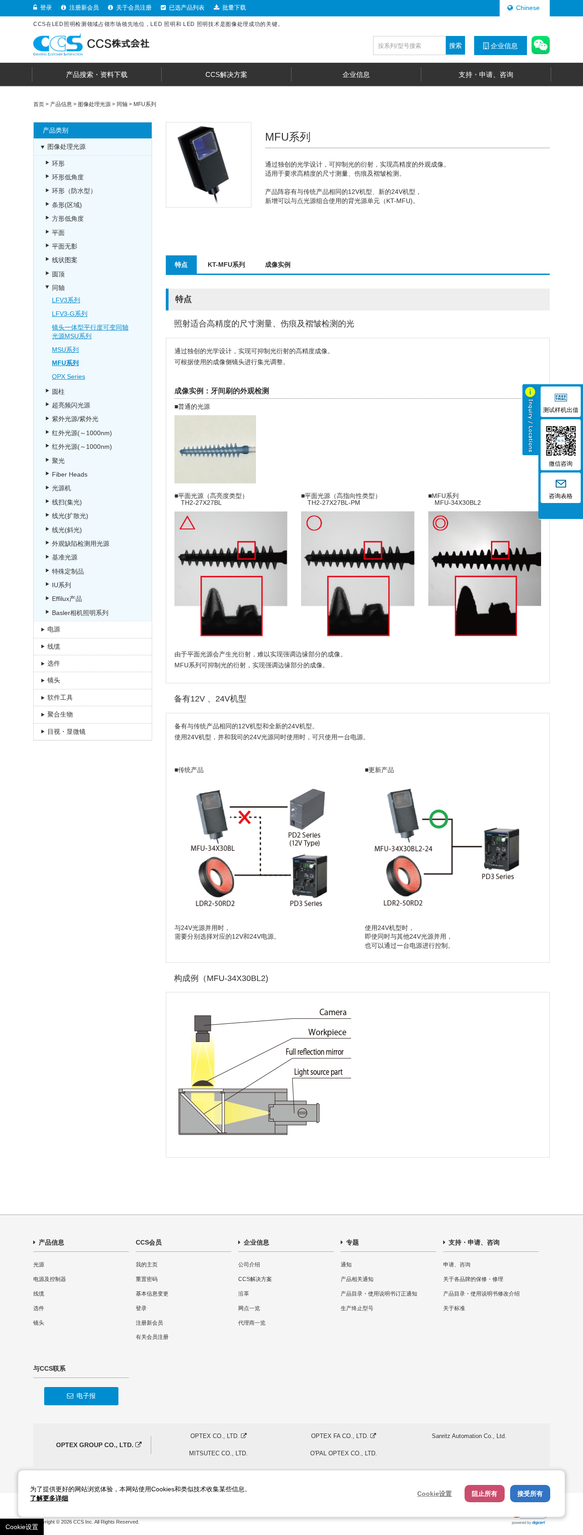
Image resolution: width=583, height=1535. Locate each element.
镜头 (38, 1323)
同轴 (122, 104)
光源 (38, 1264)
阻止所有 (484, 1493)
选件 (38, 1308)
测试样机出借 (560, 410)
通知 (346, 1264)
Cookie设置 (21, 1526)
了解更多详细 (49, 1498)
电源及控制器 (49, 1279)
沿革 (243, 1294)
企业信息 (503, 46)
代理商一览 (252, 1323)
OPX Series (68, 376)
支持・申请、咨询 (473, 1242)
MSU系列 (65, 349)
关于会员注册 (133, 7)
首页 (38, 104)
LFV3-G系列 (69, 313)
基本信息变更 (152, 1294)
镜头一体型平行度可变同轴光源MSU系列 (90, 332)
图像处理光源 (94, 104)
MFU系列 (144, 104)
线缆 (38, 1294)
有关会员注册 (152, 1337)
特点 (181, 264)
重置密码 (147, 1279)
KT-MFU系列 (226, 264)
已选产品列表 (186, 7)
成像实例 (278, 264)
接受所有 (530, 1493)
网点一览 (249, 1308)
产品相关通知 (357, 1279)
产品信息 (61, 104)
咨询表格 (561, 496)
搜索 (455, 45)
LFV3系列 (66, 300)
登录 (45, 7)
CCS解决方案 (255, 1279)
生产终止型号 (357, 1308)
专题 (351, 1242)
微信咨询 (561, 464)
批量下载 (233, 7)
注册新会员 (83, 7)
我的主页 (147, 1264)
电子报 (85, 1395)
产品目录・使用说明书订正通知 (379, 1294)
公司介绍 (249, 1264)
